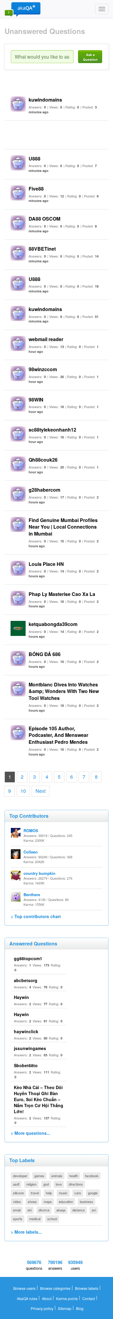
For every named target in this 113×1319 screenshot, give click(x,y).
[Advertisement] (62, 134)
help (49, 1192)
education (66, 1201)
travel (35, 1192)
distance (78, 1210)
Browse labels (86, 1288)
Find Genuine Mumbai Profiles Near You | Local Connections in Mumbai (63, 527)
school (52, 1218)
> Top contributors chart (36, 916)
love (59, 1184)
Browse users (24, 1288)
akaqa (60, 1210)
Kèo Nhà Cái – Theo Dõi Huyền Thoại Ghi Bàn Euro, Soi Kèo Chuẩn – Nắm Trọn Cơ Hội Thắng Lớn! (38, 1099)
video (17, 1201)
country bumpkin (39, 873)
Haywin (21, 997)
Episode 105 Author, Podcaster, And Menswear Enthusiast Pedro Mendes (58, 735)
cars (77, 1192)
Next (41, 790)
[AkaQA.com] (22, 9)
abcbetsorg (25, 980)
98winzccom (43, 369)
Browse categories (55, 1288)
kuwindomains (45, 99)
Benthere (32, 894)
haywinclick (26, 1031)
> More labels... (26, 1232)
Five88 (36, 188)
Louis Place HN (46, 563)
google (93, 1192)
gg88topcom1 (28, 958)
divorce (44, 1210)
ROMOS (31, 830)
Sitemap (64, 1308)
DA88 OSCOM (44, 218)
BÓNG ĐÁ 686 (45, 654)
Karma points (67, 1298)
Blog (79, 1308)
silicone (18, 1192)
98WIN (36, 399)
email (16, 1210)
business (86, 1201)
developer (20, 1175)
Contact (88, 1298)
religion (31, 1184)
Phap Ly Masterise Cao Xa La (62, 594)
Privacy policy (42, 1308)
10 (23, 790)
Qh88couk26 (43, 459)
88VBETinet (42, 248)
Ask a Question (90, 57)
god (46, 1184)
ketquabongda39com (53, 624)
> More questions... (30, 1133)
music (63, 1192)
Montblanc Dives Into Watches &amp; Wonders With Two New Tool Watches (64, 691)
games (39, 1175)
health (73, 1175)
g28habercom (44, 489)
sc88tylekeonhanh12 (52, 429)
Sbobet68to (26, 1065)
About (47, 1298)
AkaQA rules (27, 1298)
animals (56, 1175)
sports (17, 1218)
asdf (16, 1184)
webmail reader (46, 339)
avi (94, 1210)
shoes (32, 1201)
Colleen (31, 852)
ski (29, 1210)
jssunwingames (30, 1048)
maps (48, 1201)
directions (76, 1184)
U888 (34, 158)
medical (34, 1218)
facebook (92, 1175)
